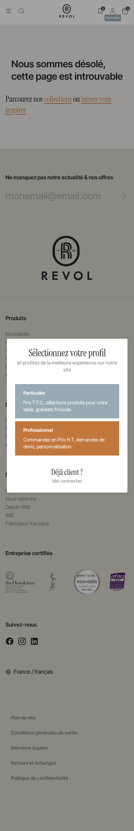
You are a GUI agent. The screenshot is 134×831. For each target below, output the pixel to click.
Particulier (65, 401)
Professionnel (63, 438)
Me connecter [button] (67, 481)
